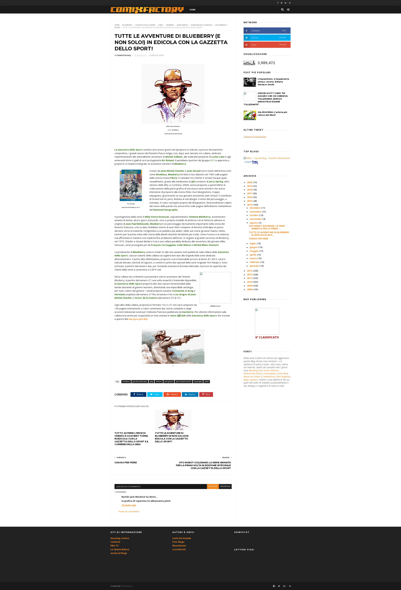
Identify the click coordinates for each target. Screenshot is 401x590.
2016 (250, 197)
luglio (253, 243)
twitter (268, 38)
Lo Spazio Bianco (119, 549)
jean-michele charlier (201, 25)
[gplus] (286, 3)
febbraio (255, 262)
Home (117, 25)
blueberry (127, 25)
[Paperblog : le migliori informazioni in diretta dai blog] (251, 163)
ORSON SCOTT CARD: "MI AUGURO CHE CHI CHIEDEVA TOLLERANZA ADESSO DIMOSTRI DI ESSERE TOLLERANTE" (266, 99)
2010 (250, 281)
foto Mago (178, 541)
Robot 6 (258, 376)
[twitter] (281, 3)
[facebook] (277, 3)
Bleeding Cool (255, 370)
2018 (250, 189)
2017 (250, 193)
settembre (256, 218)
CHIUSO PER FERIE (258, 238)
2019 (250, 186)
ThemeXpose (127, 586)
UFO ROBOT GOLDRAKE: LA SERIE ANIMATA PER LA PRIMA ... (267, 227)
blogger (212, 486)
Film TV (114, 545)
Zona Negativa (283, 376)
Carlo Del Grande (181, 538)
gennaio (255, 265)
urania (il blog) (118, 553)
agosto (254, 222)
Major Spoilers (251, 379)
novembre (256, 211)
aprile (253, 254)
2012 (250, 274)
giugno (254, 247)
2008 (250, 289)
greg (160, 25)
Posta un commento (128, 511)
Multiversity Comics (253, 373)
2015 (250, 200)
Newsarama (269, 376)
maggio (254, 250)
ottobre (254, 215)
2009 (250, 285)
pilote (117, 27)
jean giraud (182, 25)
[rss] (290, 3)
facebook (225, 486)
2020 (250, 182)
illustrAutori (179, 545)
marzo (254, 258)
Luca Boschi (179, 549)
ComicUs (115, 541)
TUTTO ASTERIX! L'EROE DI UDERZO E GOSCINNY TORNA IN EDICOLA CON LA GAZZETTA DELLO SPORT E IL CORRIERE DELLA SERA (132, 439)
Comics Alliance (271, 370)
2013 (250, 270)
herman (170, 25)
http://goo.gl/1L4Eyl (138, 319)
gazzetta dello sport (145, 25)
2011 (250, 278)
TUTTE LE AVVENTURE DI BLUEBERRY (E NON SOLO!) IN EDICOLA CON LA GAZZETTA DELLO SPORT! (171, 437)
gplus (268, 45)
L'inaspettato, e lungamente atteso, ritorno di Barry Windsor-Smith (273, 82)
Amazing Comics (119, 538)
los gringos (220, 25)
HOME (192, 9)
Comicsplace (270, 373)
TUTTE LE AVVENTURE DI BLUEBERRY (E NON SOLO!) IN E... (269, 233)
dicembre (255, 207)
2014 (250, 204)
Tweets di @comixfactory (255, 136)
